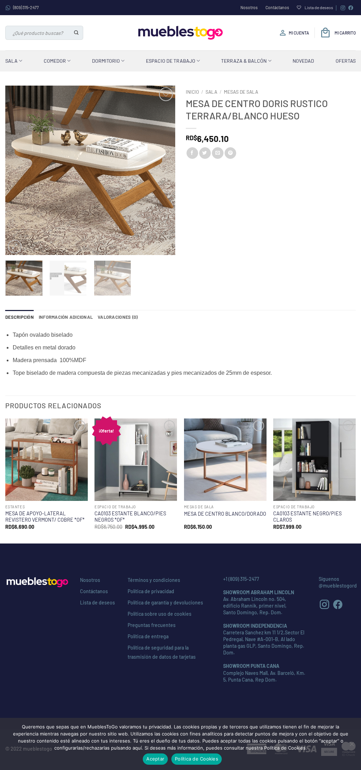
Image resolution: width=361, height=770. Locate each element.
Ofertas (346, 61)
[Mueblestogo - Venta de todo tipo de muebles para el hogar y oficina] (180, 33)
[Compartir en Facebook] (192, 153)
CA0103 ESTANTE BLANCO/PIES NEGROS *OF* (130, 516)
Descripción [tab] (19, 317)
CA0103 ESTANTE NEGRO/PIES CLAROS (307, 516)
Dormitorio (106, 61)
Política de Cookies (196, 759)
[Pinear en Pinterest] (230, 153)
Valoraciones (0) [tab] (117, 317)
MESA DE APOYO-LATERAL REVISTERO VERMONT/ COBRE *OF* (45, 516)
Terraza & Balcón (244, 61)
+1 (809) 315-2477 (241, 579)
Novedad (303, 61)
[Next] (163, 170)
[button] (15, 247)
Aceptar (155, 759)
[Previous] (17, 170)
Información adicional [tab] (66, 317)
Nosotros (249, 7)
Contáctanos (277, 7)
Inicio (192, 92)
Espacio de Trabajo (170, 61)
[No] (351, 746)
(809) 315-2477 (26, 7)
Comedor (55, 61)
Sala (11, 61)
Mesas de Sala (241, 92)
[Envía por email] (218, 153)
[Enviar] (76, 33)
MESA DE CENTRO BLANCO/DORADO (225, 514)
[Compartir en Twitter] (205, 153)
